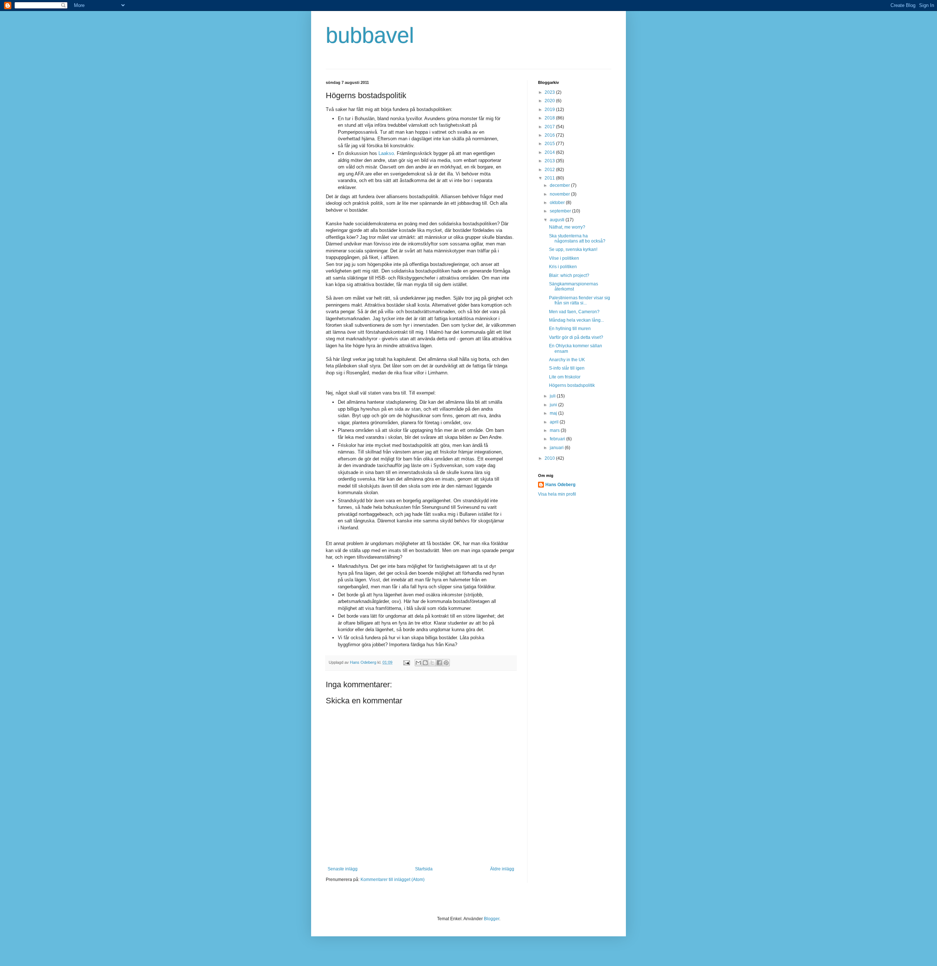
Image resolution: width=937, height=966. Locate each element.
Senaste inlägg (343, 868)
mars (555, 430)
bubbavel (370, 35)
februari (558, 438)
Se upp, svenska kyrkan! (573, 249)
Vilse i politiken (564, 258)
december (560, 185)
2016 (550, 135)
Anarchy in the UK (567, 359)
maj (554, 413)
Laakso (386, 153)
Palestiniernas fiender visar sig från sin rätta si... (579, 300)
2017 (550, 126)
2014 (550, 152)
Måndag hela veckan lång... (576, 320)
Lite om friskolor (565, 377)
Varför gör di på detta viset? (576, 337)
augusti (557, 219)
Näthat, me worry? (567, 227)
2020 (550, 100)
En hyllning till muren (570, 328)
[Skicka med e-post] (418, 662)
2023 (550, 92)
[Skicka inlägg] (406, 662)
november (560, 194)
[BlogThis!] (425, 662)
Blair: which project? (569, 275)
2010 (550, 458)
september (561, 211)
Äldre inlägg (502, 868)
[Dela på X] (432, 662)
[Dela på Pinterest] (446, 662)
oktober (558, 202)
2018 (550, 118)
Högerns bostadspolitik (572, 385)
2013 (550, 160)
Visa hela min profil (557, 494)
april (555, 422)
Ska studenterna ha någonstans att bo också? (577, 238)
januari (557, 447)
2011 (550, 178)
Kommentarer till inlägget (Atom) (393, 879)
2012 (550, 169)
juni (554, 404)
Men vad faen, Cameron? (574, 311)
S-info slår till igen (567, 368)
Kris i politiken (563, 266)
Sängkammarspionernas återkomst (573, 286)
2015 (550, 143)
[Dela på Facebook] (439, 662)
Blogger (491, 918)
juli (553, 396)
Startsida (424, 868)
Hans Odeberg (560, 484)
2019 (550, 109)
